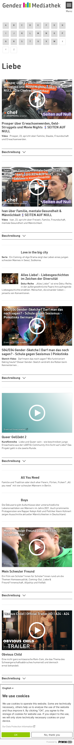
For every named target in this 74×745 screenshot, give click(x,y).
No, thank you (52, 734)
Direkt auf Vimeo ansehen (14, 429)
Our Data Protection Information (17, 726)
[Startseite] (31, 5)
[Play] (38, 99)
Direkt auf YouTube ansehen (15, 116)
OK (16, 734)
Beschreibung (11, 152)
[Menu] (69, 5)
